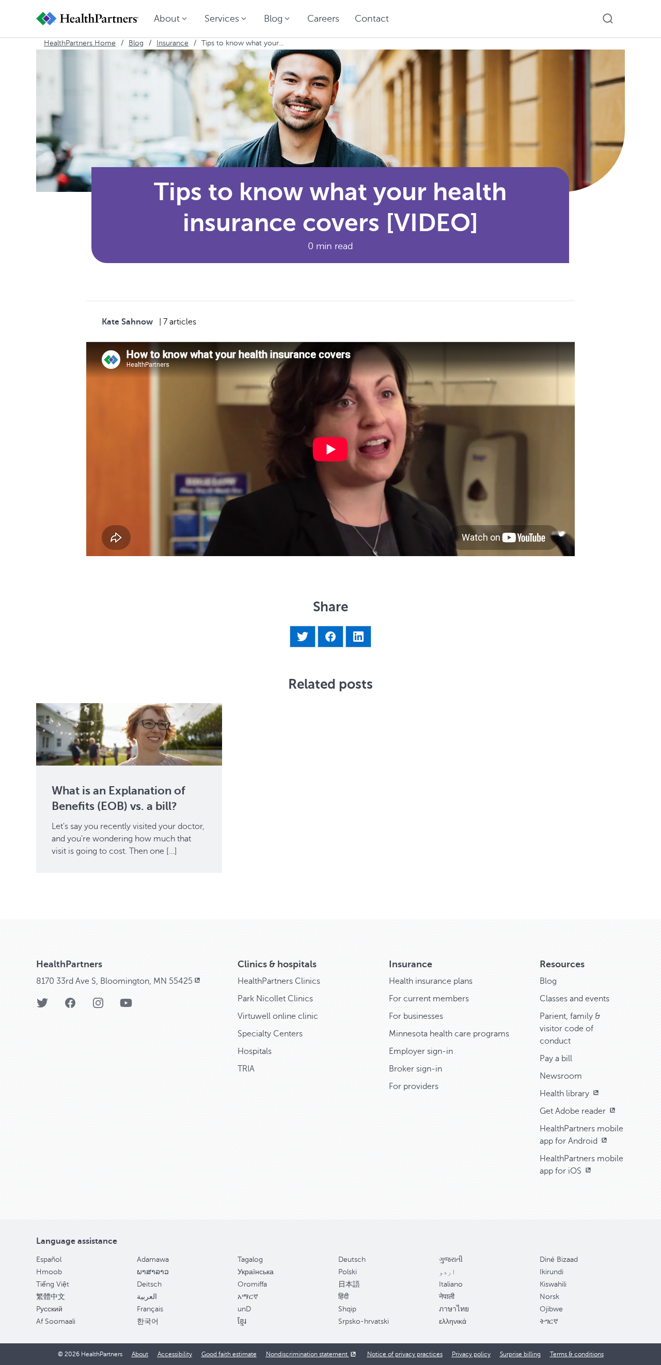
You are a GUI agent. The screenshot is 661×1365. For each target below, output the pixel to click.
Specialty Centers (270, 1033)
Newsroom (561, 1076)
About (140, 1354)
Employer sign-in (421, 1051)
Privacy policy (471, 1354)
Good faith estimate (229, 1354)
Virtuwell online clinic (278, 1016)
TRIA (246, 1069)
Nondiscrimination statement (307, 1354)
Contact (372, 18)
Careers (323, 18)
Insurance (172, 43)
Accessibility (175, 1354)
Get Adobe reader (574, 1111)
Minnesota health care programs (449, 1033)
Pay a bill (556, 1058)
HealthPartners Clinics (279, 981)
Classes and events (574, 998)
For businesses (416, 1016)
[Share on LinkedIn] (358, 636)
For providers (413, 1086)
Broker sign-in (415, 1069)
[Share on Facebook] (330, 636)
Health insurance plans (431, 981)
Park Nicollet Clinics (275, 998)
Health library (565, 1093)
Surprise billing (520, 1354)
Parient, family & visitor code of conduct (570, 1029)
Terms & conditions (577, 1354)
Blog (136, 43)
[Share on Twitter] (303, 636)
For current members (429, 998)
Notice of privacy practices (405, 1354)
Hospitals (255, 1051)
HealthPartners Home (80, 43)
